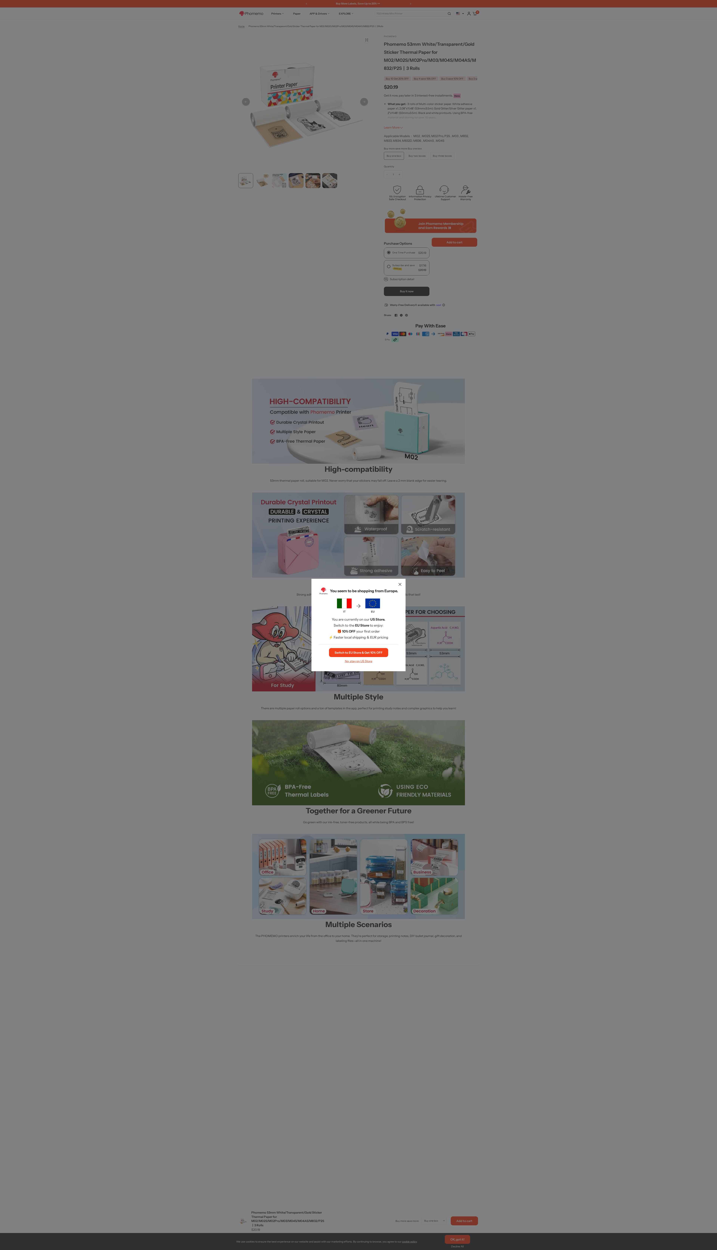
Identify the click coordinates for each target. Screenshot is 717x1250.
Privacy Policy (380, 655)
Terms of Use (358, 655)
